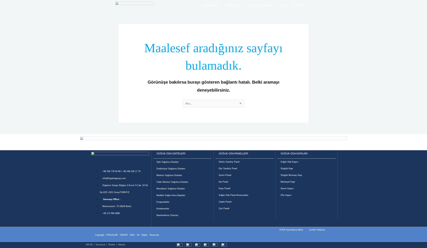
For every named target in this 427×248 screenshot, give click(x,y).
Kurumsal (100, 244)
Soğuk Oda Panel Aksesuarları (233, 195)
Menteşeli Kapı (288, 182)
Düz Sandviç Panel (228, 168)
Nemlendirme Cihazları (167, 215)
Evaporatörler (162, 202)
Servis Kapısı (287, 188)
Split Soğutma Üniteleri (167, 162)
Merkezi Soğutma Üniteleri (169, 175)
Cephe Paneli (225, 202)
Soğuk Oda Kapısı (289, 162)
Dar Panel (223, 182)
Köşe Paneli (224, 188)
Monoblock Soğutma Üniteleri (170, 188)
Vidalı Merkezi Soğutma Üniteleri (172, 182)
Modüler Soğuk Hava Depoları (170, 195)
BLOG (284, 5)
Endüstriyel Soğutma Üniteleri (170, 168)
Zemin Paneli (225, 175)
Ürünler (111, 244)
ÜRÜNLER (232, 5)
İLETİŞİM (298, 5)
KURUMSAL (211, 5)
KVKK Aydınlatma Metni (291, 230)
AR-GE (89, 244)
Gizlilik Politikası (318, 230)
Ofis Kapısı (286, 195)
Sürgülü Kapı (287, 168)
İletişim (121, 244)
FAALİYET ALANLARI (260, 5)
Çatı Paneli (224, 208)
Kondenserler (162, 208)
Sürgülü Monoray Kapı (291, 175)
